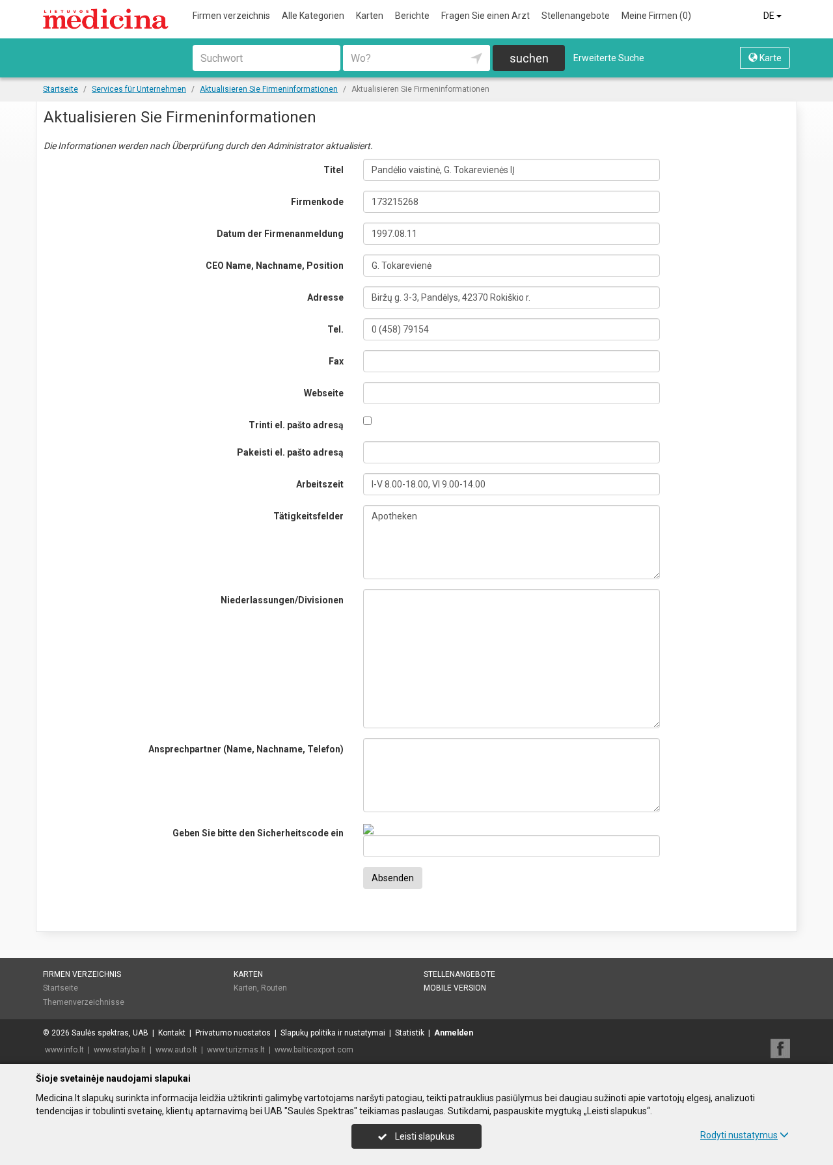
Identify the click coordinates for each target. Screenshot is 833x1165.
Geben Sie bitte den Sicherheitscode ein (258, 833)
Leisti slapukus (424, 1136)
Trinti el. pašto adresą (296, 425)
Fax (336, 361)
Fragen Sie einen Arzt (485, 15)
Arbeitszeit (320, 484)
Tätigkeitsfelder (308, 516)
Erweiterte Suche (608, 58)
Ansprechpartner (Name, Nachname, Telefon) (246, 749)
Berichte (412, 15)
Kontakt (171, 1032)
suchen (529, 58)
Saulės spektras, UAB (110, 1032)
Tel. (335, 329)
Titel (333, 170)
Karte (770, 58)
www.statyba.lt (120, 1049)
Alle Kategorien (313, 15)
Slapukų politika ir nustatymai (332, 1032)
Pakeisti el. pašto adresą (290, 452)
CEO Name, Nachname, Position (275, 265)
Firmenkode (317, 202)
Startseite (60, 988)
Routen (274, 988)
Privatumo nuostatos (233, 1032)
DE (769, 15)
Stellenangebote (575, 15)
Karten (369, 15)
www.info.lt (64, 1049)
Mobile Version (455, 988)
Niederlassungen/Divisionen (282, 600)
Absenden (393, 878)
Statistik (409, 1032)
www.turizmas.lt (236, 1049)
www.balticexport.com (314, 1049)
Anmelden (453, 1032)
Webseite (324, 393)
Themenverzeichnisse (83, 1002)
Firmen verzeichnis (231, 15)
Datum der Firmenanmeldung (280, 233)
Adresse (325, 297)
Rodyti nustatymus (739, 1135)
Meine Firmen (656, 15)
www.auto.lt (176, 1049)
